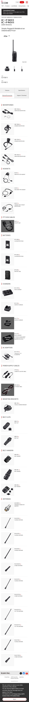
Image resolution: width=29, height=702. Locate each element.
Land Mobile (14, 6)
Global (22, 2)
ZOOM (25, 62)
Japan (17, 2)
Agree (14, 699)
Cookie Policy (16, 695)
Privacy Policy (17, 694)
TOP (2, 6)
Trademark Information (14, 678)
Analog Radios (22, 6)
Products (7, 6)
